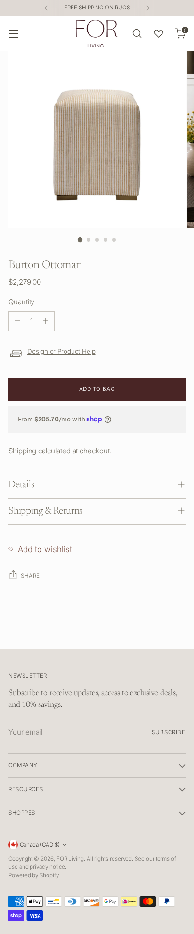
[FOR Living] (97, 33)
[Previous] (46, 8)
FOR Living (70, 858)
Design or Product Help (61, 351)
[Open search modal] (136, 33)
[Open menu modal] (13, 33)
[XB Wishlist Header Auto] (158, 33)
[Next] (147, 8)
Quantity (21, 301)
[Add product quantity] (45, 321)
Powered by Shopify (33, 875)
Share (30, 575)
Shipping (22, 450)
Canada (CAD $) (40, 844)
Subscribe (169, 732)
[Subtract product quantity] (17, 321)
